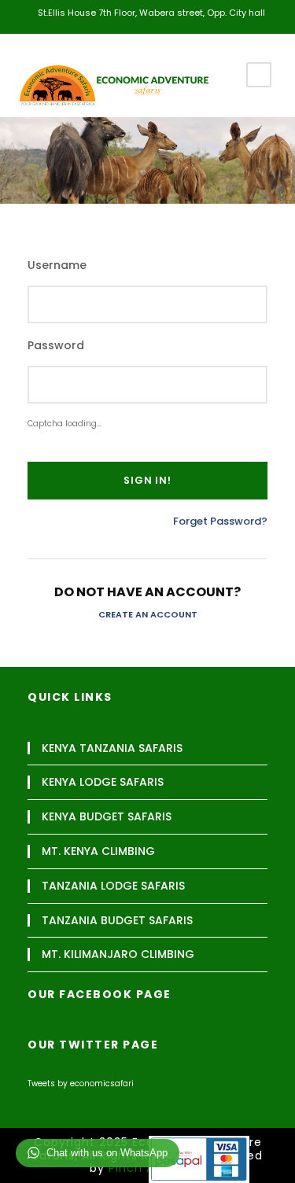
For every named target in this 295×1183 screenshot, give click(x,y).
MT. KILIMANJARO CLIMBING (118, 954)
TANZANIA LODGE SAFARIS (113, 886)
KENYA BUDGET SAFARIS (106, 817)
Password (56, 345)
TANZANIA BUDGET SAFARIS (117, 920)
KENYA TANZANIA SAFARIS (112, 748)
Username (57, 265)
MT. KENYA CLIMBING (98, 851)
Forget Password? (220, 521)
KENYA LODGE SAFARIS (103, 782)
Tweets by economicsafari (81, 1083)
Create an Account (147, 614)
